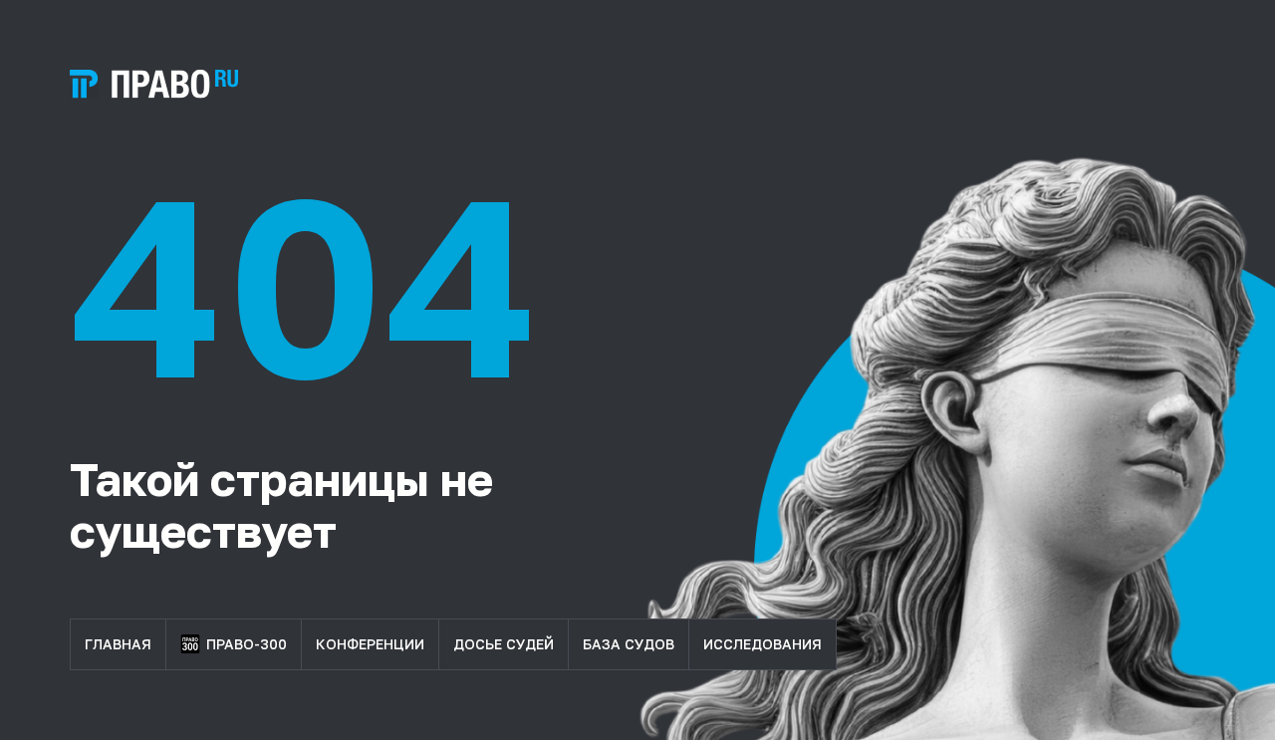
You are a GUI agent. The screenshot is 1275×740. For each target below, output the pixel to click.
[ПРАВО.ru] (154, 84)
